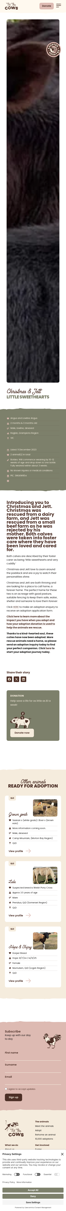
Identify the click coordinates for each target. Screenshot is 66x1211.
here (48, 648)
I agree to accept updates (21, 1089)
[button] (9, 679)
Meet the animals (44, 1126)
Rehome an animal (45, 1135)
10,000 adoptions (44, 1139)
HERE (16, 607)
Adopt (38, 1130)
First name (11, 1053)
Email (8, 1077)
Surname (11, 1065)
